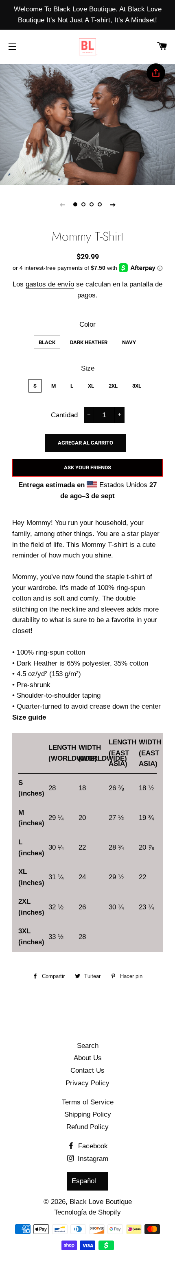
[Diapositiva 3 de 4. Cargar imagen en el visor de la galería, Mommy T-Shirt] (92, 204)
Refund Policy (87, 1127)
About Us (88, 1058)
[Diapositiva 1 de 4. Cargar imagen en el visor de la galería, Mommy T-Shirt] (75, 204)
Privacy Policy (87, 1083)
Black (47, 342)
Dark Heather (88, 342)
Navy (129, 342)
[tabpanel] (87, 123)
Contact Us (87, 1070)
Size (87, 368)
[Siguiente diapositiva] (113, 204)
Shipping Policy (87, 1114)
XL (91, 386)
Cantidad (64, 415)
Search (87, 1046)
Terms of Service (88, 1102)
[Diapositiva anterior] (62, 204)
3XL (136, 386)
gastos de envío (50, 284)
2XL (113, 386)
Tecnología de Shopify (87, 1212)
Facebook (92, 1146)
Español (84, 1181)
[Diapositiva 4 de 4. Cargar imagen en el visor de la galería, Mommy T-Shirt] (100, 204)
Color (87, 324)
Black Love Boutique (101, 1202)
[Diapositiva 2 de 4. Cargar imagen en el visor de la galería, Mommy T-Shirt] (83, 204)
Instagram (92, 1159)
